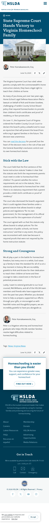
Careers (6, 426)
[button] (35, 73)
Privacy (39, 489)
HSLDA (15, 489)
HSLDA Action (29, 430)
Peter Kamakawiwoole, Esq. (22, 67)
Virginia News (20, 346)
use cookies (8, 515)
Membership (28, 422)
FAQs (5, 434)
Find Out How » (24, 384)
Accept (33, 517)
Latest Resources (10, 430)
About (6, 422)
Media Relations (30, 442)
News (10, 346)
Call (14, 472)
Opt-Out (14, 519)
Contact (23, 472)
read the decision (18, 141)
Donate (26, 426)
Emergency (33, 472)
